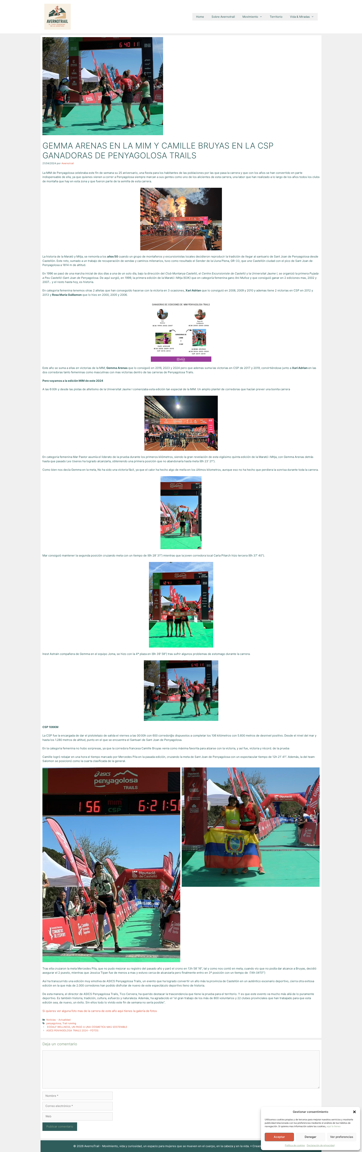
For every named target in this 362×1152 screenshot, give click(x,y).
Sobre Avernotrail (223, 16)
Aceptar (279, 1137)
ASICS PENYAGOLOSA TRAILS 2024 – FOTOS (72, 1030)
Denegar (310, 1137)
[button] (354, 1112)
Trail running (69, 1023)
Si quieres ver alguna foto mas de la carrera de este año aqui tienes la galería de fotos (99, 1011)
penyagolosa (53, 1023)
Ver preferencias (341, 1137)
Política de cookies (295, 1145)
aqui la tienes (334, 1126)
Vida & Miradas (300, 16)
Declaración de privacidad (320, 1145)
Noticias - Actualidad (58, 1019)
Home (200, 16)
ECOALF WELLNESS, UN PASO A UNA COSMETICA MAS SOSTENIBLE (86, 1027)
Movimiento (250, 16)
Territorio (276, 16)
